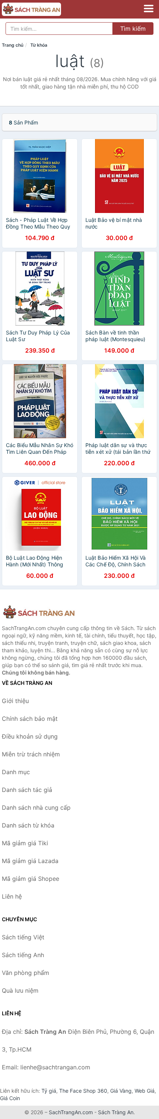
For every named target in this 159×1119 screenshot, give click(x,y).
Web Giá (145, 1091)
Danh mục (16, 772)
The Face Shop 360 (83, 1091)
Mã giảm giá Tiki (25, 843)
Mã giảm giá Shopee (30, 878)
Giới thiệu (15, 701)
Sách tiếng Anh (23, 955)
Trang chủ (12, 45)
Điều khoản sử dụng (30, 736)
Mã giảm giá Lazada (30, 861)
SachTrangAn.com (71, 1112)
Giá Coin (10, 1098)
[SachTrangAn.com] (43, 9)
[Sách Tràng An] (39, 612)
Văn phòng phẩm (25, 972)
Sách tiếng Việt (23, 937)
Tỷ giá (48, 1091)
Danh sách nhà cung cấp (36, 807)
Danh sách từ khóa (28, 825)
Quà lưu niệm (20, 990)
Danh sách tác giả (27, 789)
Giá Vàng (121, 1091)
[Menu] (148, 8)
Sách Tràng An (115, 1112)
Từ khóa (38, 45)
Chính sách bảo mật (30, 718)
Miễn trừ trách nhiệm (31, 754)
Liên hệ (12, 896)
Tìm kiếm (133, 28)
